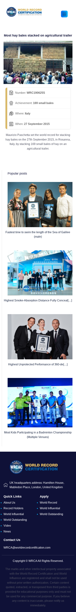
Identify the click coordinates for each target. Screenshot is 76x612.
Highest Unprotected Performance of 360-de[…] (38, 364)
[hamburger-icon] (64, 14)
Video (7, 525)
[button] (11, 63)
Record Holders (13, 508)
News (7, 531)
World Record (48, 502)
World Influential (14, 514)
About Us (9, 502)
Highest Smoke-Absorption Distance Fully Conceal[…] (38, 300)
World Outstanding (15, 519)
